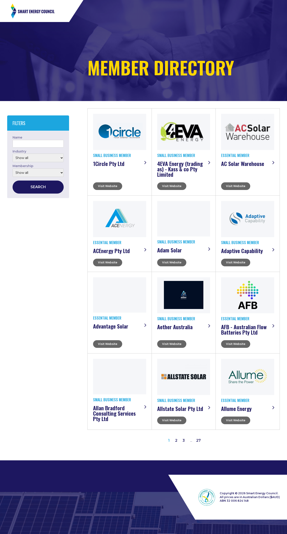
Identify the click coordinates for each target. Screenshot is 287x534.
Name (17, 137)
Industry (19, 151)
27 (198, 440)
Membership (23, 166)
